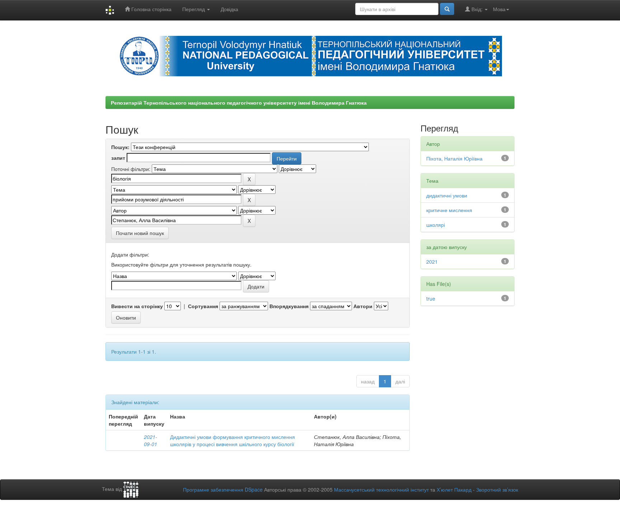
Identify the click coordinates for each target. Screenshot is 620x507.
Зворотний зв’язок (497, 489)
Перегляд (194, 9)
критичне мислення (449, 210)
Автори (362, 306)
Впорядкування (289, 306)
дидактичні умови (446, 195)
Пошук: (120, 146)
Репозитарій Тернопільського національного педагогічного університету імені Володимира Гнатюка (239, 102)
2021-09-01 (150, 440)
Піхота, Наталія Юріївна (454, 158)
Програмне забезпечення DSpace (223, 489)
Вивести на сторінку (137, 306)
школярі (435, 224)
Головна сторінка (151, 9)
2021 (432, 261)
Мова (499, 9)
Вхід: (477, 9)
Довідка (229, 9)
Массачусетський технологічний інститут (381, 489)
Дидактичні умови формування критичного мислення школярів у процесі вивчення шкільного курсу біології (232, 440)
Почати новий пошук (140, 232)
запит (118, 157)
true (430, 298)
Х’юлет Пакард (454, 489)
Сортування (203, 306)
